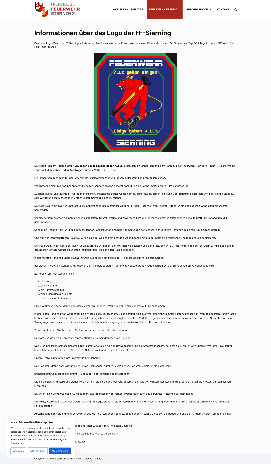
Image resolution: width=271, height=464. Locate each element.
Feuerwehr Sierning (163, 9)
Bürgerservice (197, 9)
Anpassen (18, 451)
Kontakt (223, 9)
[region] (40, 437)
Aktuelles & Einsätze (128, 9)
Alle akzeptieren (60, 451)
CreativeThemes (92, 458)
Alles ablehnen (37, 451)
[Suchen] (235, 9)
